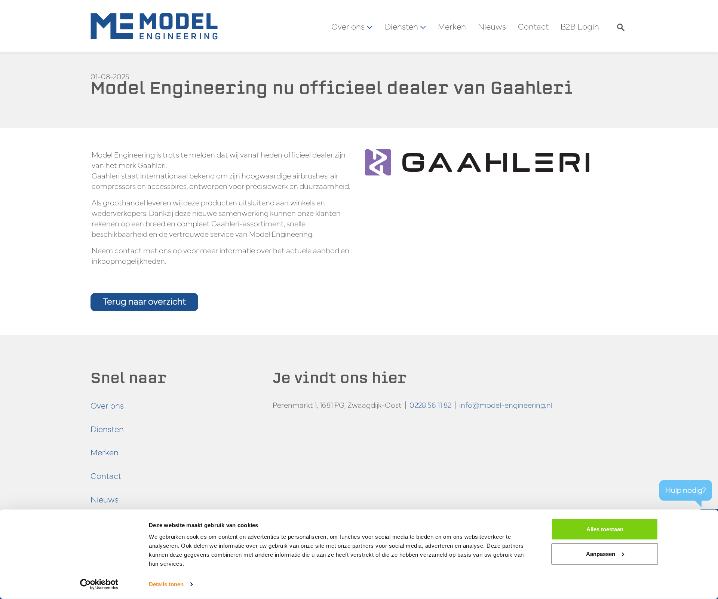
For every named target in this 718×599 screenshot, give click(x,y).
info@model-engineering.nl (505, 405)
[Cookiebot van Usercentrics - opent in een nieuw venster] (99, 584)
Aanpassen (600, 553)
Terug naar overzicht (144, 301)
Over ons (107, 405)
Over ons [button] (348, 26)
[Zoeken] (621, 26)
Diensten (107, 428)
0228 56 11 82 (430, 405)
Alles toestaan (604, 529)
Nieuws (492, 26)
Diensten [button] (402, 26)
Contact (533, 26)
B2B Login (580, 26)
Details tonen (166, 584)
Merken (452, 26)
